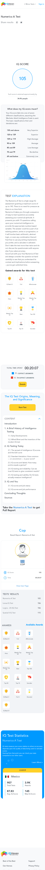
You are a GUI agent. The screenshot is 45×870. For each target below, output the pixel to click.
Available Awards (34, 625)
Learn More (37, 762)
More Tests (30, 4)
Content (9, 418)
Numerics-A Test (22, 507)
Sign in (41, 4)
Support (32, 861)
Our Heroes (7, 866)
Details (22, 384)
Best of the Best (9, 861)
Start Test (22, 407)
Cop (22, 564)
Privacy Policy (34, 866)
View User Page (22, 586)
